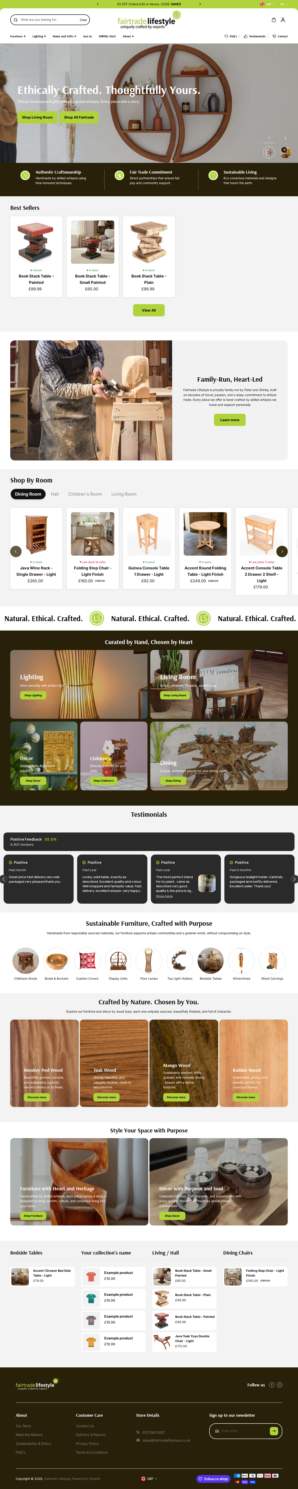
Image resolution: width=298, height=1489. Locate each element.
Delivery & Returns (91, 1434)
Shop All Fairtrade (79, 117)
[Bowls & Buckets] (56, 961)
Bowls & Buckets (56, 978)
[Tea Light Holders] (180, 961)
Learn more (229, 420)
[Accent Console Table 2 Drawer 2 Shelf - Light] (261, 533)
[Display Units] (118, 961)
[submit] (274, 1431)
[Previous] (98, 4)
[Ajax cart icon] (273, 20)
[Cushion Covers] (87, 961)
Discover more (37, 1097)
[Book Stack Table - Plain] (149, 242)
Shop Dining (173, 780)
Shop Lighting (33, 695)
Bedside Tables (211, 978)
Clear (83, 20)
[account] (283, 20)
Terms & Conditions (92, 1452)
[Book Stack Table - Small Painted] (92, 242)
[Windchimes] (241, 961)
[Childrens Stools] (25, 961)
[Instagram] (279, 1384)
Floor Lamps (149, 978)
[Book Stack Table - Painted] (36, 242)
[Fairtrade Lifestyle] (149, 19)
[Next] (199, 4)
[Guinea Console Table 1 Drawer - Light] (149, 533)
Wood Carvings (272, 978)
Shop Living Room (37, 117)
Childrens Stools (25, 978)
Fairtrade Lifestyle (57, 1478)
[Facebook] (271, 1384)
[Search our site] (16, 20)
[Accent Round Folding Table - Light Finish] (205, 533)
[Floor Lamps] (149, 961)
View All (149, 310)
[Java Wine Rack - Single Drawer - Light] (36, 533)
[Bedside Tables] (210, 961)
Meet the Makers (29, 1434)
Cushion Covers (87, 978)
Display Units (118, 978)
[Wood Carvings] (272, 961)
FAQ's (20, 1452)
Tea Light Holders (179, 978)
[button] (90, 896)
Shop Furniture (33, 1215)
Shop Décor (33, 780)
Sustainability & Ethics (33, 1443)
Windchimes (241, 978)
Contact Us (85, 1426)
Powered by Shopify (86, 1478)
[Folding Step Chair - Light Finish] (92, 533)
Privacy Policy (87, 1443)
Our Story (23, 1426)
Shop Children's (104, 780)
